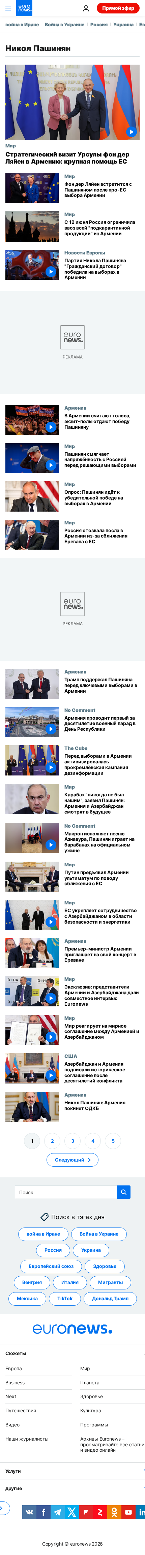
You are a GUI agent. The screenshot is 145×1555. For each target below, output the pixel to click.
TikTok (64, 1298)
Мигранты (110, 1282)
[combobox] (72, 1192)
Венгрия (32, 1282)
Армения (75, 407)
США (70, 1056)
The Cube (76, 748)
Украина (123, 24)
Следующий (69, 1159)
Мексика (27, 1298)
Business (15, 1382)
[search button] (123, 1192)
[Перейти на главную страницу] (24, 8)
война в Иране (22, 24)
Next (10, 1396)
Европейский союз (51, 1266)
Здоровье (104, 1266)
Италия (70, 1282)
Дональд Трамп (110, 1298)
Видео (12, 1424)
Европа (13, 1368)
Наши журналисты (27, 1439)
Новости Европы (84, 252)
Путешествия (20, 1410)
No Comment (79, 710)
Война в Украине (65, 24)
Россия (99, 24)
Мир (10, 145)
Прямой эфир (118, 8)
